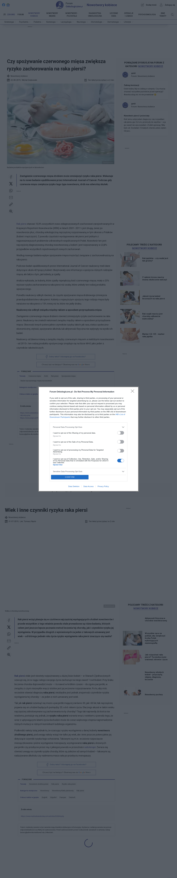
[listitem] (88, 427)
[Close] (133, 391)
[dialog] (88, 439)
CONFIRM (70, 477)
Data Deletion (73, 486)
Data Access (88, 486)
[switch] (120, 433)
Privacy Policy (103, 486)
